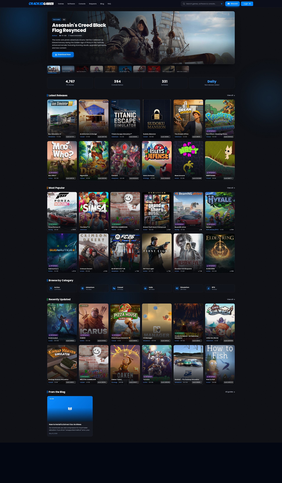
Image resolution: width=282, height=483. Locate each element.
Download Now (64, 54)
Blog (102, 4)
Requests (93, 4)
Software (71, 4)
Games (61, 4)
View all (230, 95)
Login (246, 4)
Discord (234, 4)
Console (82, 4)
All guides (229, 392)
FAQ (109, 4)
